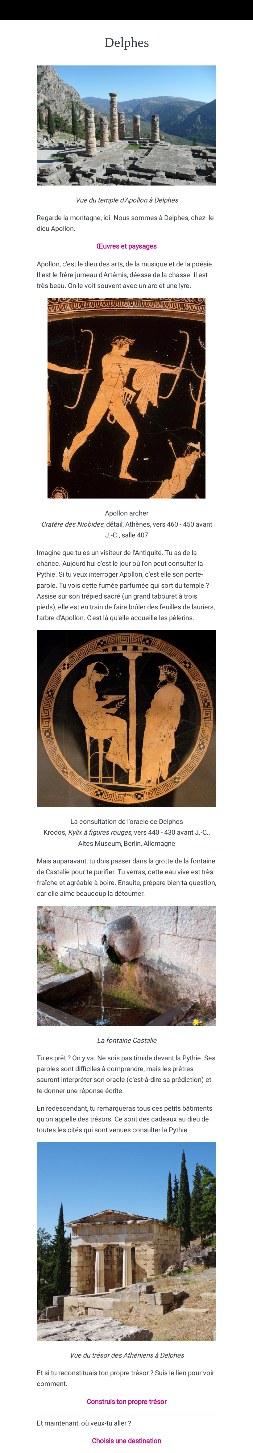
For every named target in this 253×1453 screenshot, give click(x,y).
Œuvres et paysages (127, 246)
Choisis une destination (126, 1441)
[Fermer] (10, 10)
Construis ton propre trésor (127, 1401)
